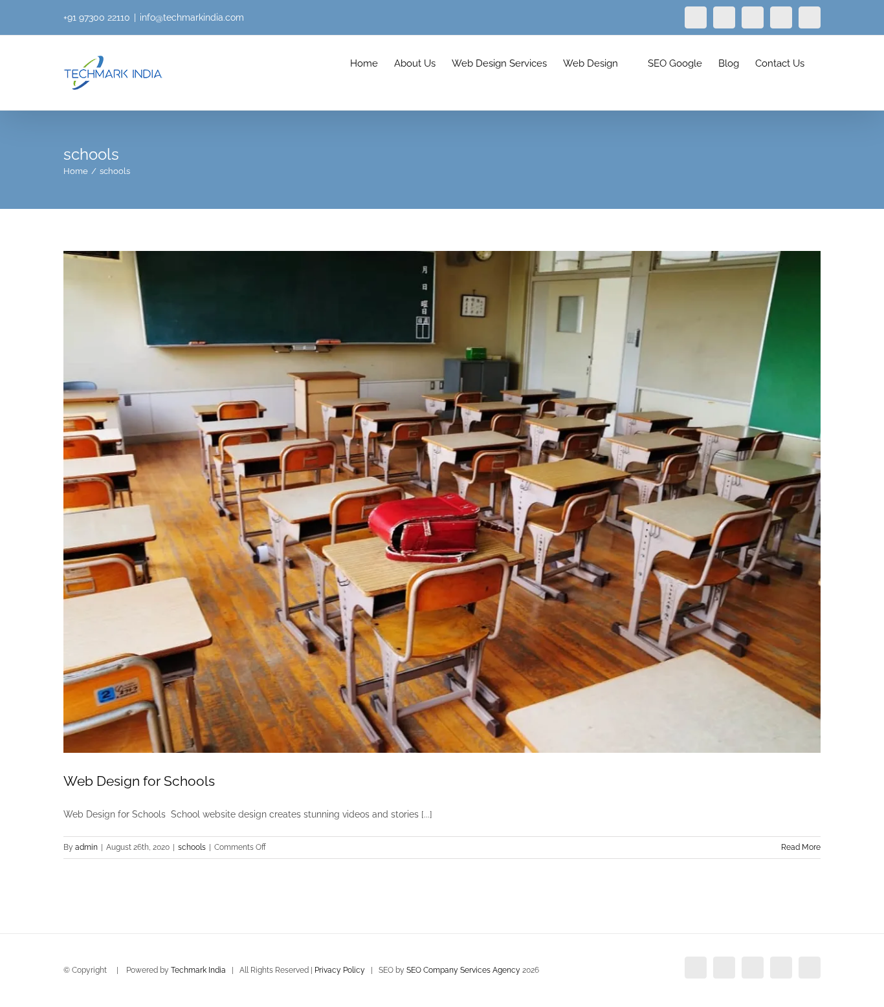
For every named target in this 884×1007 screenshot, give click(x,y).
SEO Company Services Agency (463, 970)
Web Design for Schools (139, 781)
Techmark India (198, 970)
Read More (801, 847)
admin (86, 847)
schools (192, 847)
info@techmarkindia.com (192, 17)
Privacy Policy (340, 970)
